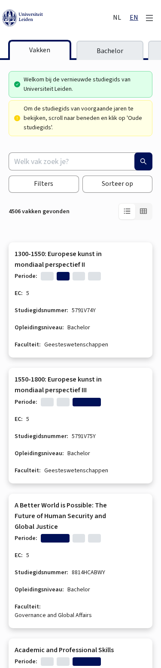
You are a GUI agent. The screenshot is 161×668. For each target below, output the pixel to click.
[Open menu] (149, 18)
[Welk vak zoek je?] (143, 161)
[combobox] (80, 161)
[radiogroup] (135, 211)
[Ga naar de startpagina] (56, 18)
